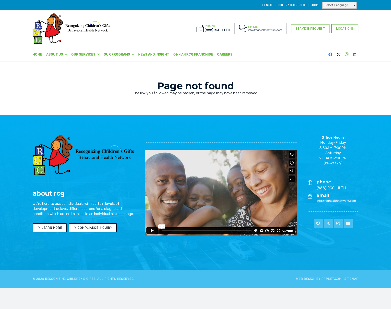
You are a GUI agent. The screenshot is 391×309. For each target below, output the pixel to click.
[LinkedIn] (354, 54)
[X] (338, 54)
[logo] (71, 28)
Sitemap (351, 279)
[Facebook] (330, 54)
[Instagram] (346, 54)
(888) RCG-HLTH (331, 188)
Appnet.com (332, 279)
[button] (66, 54)
